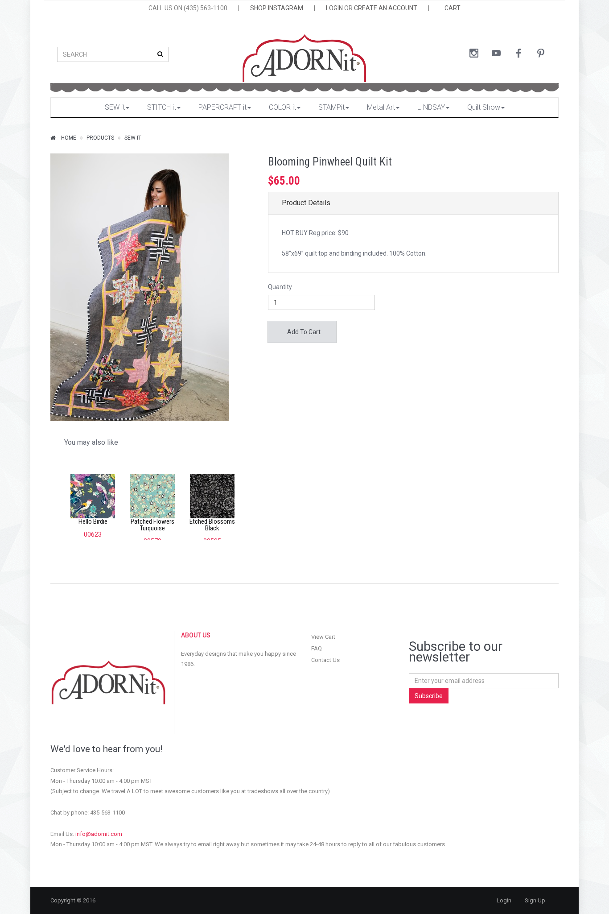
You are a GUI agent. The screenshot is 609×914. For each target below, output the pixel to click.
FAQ (316, 648)
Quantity (280, 286)
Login (504, 900)
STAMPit (331, 107)
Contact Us (325, 660)
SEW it (115, 107)
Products (100, 138)
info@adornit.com (98, 834)
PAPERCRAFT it (222, 107)
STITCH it (161, 107)
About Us (195, 635)
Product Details (306, 203)
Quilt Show (483, 107)
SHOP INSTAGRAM (276, 8)
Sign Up (535, 900)
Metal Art (381, 107)
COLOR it (282, 107)
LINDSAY (431, 107)
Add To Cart (303, 331)
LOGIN (334, 8)
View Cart (323, 636)
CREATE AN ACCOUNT (385, 8)
